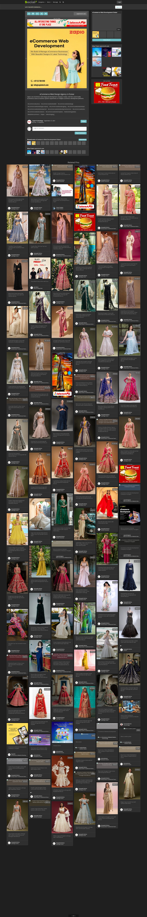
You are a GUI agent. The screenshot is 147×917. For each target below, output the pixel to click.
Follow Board (82, 139)
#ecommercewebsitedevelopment (37, 109)
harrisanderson (128, 723)
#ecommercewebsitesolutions (36, 112)
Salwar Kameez (60, 181)
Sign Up (118, 7)
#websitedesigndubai (70, 112)
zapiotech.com (81, 14)
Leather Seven (128, 743)
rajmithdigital (127, 500)
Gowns (125, 650)
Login (119, 2)
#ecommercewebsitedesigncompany (38, 106)
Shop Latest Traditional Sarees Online (111, 228)
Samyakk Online (15, 207)
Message (55, 2)
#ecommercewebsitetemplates (54, 112)
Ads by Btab (57, 18)
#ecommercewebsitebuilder (49, 104)
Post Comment (80, 133)
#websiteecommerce (33, 114)
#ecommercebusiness (34, 104)
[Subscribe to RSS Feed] (60, 2)
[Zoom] (42, 13)
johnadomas (59, 751)
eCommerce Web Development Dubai (48, 139)
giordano (36, 287)
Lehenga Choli (15, 208)
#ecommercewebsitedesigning (57, 106)
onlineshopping (50, 114)
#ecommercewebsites (79, 109)
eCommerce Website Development (20, 755)
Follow (83, 121)
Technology (127, 725)
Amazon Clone (105, 759)
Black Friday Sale (38, 288)
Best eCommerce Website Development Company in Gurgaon (71, 557)
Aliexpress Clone (38, 756)
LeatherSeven (127, 742)
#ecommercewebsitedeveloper (76, 106)
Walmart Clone (60, 752)
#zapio (42, 114)
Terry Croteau (59, 207)
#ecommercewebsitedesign (65, 104)
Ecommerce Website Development (110, 737)
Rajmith (13, 754)
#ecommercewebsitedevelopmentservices (59, 109)
